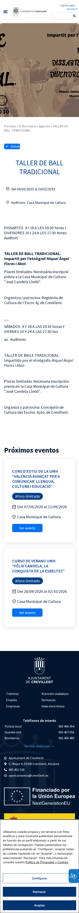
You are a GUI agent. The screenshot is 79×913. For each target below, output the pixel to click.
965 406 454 (66, 726)
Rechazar (39, 891)
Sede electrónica (53, 706)
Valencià (71, 9)
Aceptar (39, 905)
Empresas (13, 706)
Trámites (12, 694)
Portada (10, 126)
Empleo (11, 700)
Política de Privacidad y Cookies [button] (47, 862)
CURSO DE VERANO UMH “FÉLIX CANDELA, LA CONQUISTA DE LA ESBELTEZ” (38, 565)
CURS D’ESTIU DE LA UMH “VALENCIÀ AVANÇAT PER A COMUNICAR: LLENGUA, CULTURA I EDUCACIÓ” (36, 479)
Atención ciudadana (55, 694)
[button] (5, 11)
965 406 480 (66, 738)
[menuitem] (22, 694)
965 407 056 (66, 732)
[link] (30, 11)
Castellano (67, 5)
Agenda (44, 126)
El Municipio (27, 126)
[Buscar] (74, 16)
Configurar (39, 878)
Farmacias (49, 700)
